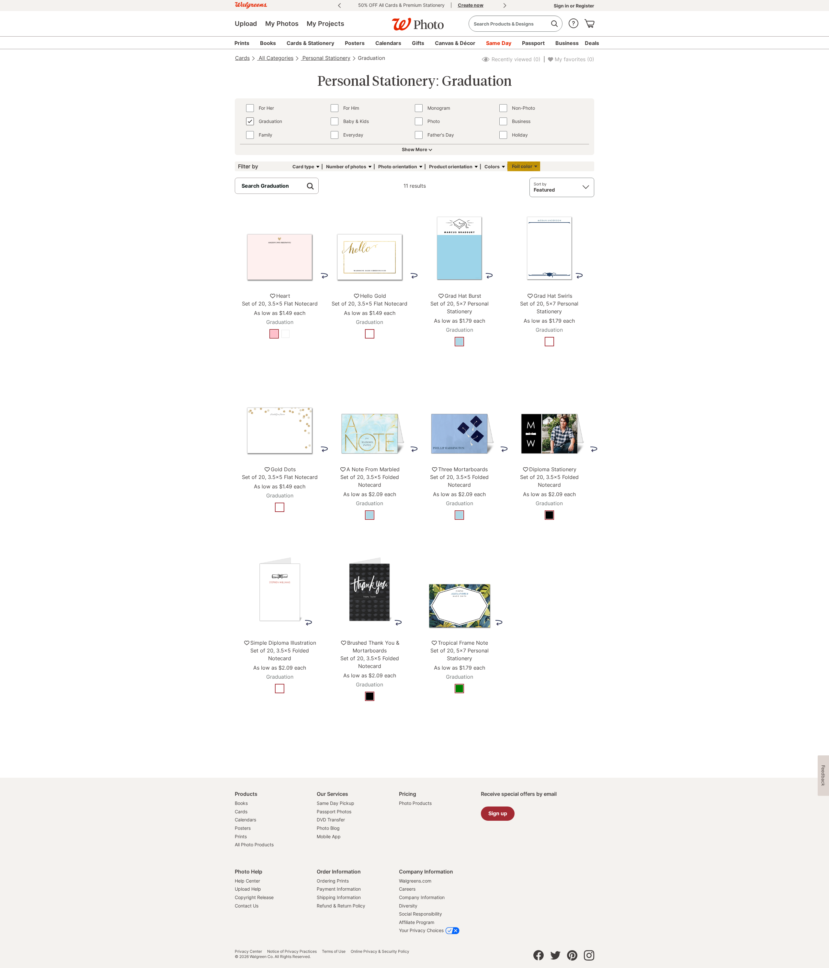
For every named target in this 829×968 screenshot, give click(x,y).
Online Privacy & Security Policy (380, 951)
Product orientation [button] (450, 166)
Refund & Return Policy (341, 905)
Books (241, 803)
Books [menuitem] (268, 43)
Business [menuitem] (567, 43)
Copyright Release (254, 897)
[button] (573, 22)
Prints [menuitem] (241, 43)
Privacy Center (248, 951)
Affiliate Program (416, 922)
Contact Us (246, 905)
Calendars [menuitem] (388, 43)
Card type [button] (303, 166)
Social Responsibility (420, 914)
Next (505, 5)
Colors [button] (492, 166)
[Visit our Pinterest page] (572, 957)
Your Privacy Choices (421, 930)
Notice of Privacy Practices (292, 951)
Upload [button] (246, 24)
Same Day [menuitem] (498, 43)
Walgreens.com (415, 881)
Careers (407, 889)
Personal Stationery (325, 58)
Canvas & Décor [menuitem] (455, 43)
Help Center (247, 881)
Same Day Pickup (335, 803)
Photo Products (415, 803)
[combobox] (515, 24)
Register (584, 5)
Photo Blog (328, 828)
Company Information (422, 897)
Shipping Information (339, 897)
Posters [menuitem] (355, 43)
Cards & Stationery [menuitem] (310, 43)
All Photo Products (254, 844)
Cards (242, 58)
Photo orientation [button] (397, 166)
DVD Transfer (331, 819)
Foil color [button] (522, 166)
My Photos (282, 24)
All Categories (275, 58)
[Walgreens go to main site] (251, 4)
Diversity (408, 905)
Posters (243, 828)
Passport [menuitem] (533, 43)
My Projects (325, 24)
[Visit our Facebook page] (538, 957)
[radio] (274, 334)
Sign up (497, 813)
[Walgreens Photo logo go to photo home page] (414, 21)
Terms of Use (334, 951)
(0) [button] (515, 59)
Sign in (562, 5)
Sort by (540, 184)
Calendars (245, 819)
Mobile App (329, 836)
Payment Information (339, 889)
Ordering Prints (333, 881)
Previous (339, 5)
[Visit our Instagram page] (589, 957)
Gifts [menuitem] (418, 43)
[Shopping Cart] (589, 22)
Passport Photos (334, 811)
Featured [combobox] (544, 190)
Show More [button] (414, 149)
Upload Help (248, 889)
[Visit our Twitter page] (555, 957)
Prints (241, 836)
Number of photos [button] (346, 166)
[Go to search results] (554, 24)
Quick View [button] (279, 353)
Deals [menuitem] (592, 43)
